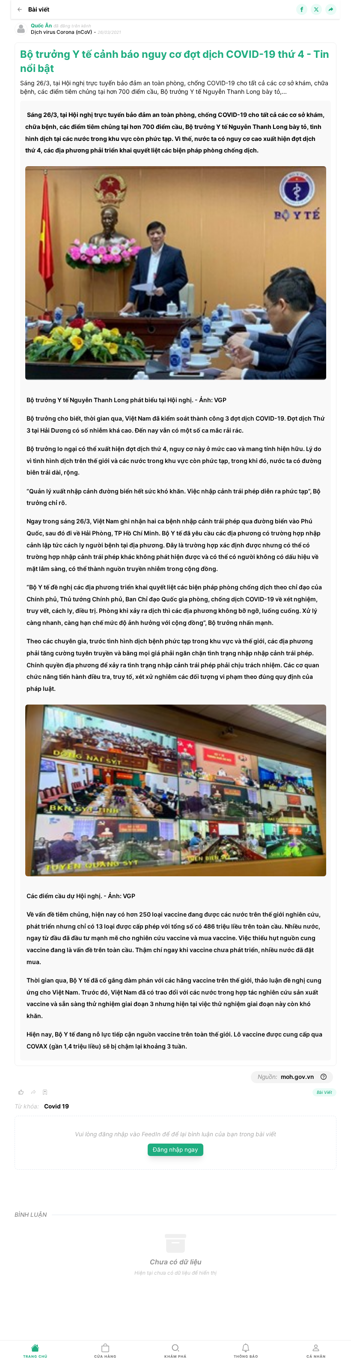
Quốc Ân (41, 26)
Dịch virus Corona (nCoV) (61, 32)
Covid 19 (56, 1106)
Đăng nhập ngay (175, 1149)
